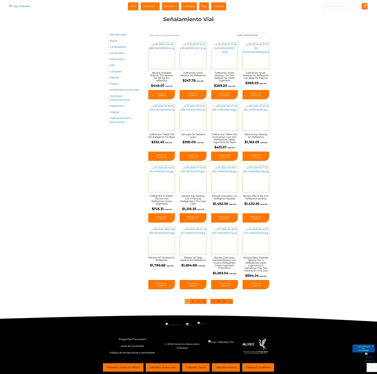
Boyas (113, 40)
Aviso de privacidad (132, 346)
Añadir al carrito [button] (161, 94)
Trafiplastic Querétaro (258, 367)
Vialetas (114, 112)
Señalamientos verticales (124, 89)
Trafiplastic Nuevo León (162, 367)
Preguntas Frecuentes (132, 339)
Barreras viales (118, 34)
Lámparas (115, 71)
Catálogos (189, 6)
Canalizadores (118, 46)
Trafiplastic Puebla (225, 367)
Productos (149, 6)
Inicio (133, 6)
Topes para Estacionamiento (120, 98)
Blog (204, 6)
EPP (112, 65)
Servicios (169, 6)
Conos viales (117, 53)
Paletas (114, 77)
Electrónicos (117, 59)
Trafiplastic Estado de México (123, 367)
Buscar (354, 6)
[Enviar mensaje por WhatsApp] (370, 357)
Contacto (218, 6)
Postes (114, 83)
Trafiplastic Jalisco (196, 367)
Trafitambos (117, 105)
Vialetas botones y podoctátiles (120, 120)
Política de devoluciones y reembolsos (132, 352)
